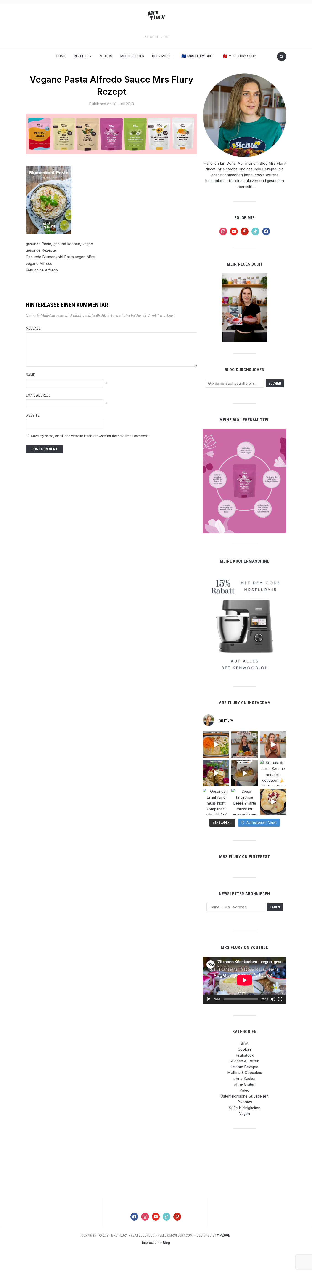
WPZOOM (224, 1235)
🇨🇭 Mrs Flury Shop (239, 56)
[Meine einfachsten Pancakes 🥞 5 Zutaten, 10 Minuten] (216, 773)
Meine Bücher (132, 56)
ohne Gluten (244, 1084)
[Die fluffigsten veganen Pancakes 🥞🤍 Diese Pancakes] (273, 802)
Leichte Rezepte (244, 1067)
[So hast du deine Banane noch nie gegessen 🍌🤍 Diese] (273, 773)
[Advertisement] (244, 1163)
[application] (244, 980)
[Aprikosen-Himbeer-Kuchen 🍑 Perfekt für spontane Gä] (244, 773)
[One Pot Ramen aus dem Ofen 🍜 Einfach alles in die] (216, 744)
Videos (106, 56)
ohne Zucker (244, 1078)
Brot (244, 1043)
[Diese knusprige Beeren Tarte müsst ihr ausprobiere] (244, 802)
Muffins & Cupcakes (244, 1072)
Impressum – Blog (156, 1243)
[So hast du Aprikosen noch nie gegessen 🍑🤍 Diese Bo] (273, 744)
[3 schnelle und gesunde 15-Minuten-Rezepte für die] (244, 744)
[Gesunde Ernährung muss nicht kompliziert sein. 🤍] (216, 802)
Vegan (244, 1113)
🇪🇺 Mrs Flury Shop (198, 56)
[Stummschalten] (273, 999)
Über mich (161, 56)
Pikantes (244, 1102)
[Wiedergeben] (208, 999)
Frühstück (245, 1055)
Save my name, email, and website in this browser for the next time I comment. (89, 436)
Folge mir (244, 217)
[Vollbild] (280, 999)
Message (33, 328)
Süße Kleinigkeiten (244, 1108)
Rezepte (81, 56)
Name (30, 375)
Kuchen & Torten (244, 1061)
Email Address (38, 395)
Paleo (244, 1090)
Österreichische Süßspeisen (244, 1096)
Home (61, 56)
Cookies (244, 1049)
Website (32, 415)
